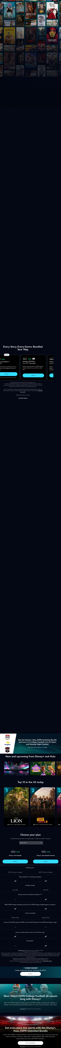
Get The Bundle (30, 1043)
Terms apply (32, 363)
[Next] (58, 768)
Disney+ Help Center (47, 961)
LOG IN (56, 2)
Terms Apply (20, 950)
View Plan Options (22, 398)
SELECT (33, 375)
